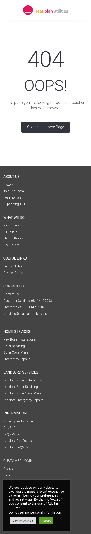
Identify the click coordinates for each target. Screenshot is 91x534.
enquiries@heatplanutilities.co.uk (26, 313)
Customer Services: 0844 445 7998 (27, 300)
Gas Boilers (11, 225)
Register (9, 468)
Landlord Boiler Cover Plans (22, 393)
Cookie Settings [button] (23, 520)
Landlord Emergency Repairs (23, 400)
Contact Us (11, 294)
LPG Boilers (11, 245)
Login (7, 475)
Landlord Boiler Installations (22, 380)
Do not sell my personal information (35, 512)
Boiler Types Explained (18, 421)
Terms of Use (12, 266)
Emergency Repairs (16, 359)
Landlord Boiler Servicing (20, 387)
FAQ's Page (11, 434)
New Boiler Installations (19, 339)
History (8, 184)
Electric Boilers (13, 238)
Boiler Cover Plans (16, 352)
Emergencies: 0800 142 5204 (23, 307)
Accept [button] (46, 520)
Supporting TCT (14, 204)
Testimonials (12, 197)
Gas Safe (9, 427)
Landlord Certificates (17, 440)
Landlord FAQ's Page (17, 447)
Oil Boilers (10, 232)
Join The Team (13, 191)
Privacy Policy (13, 272)
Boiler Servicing (14, 346)
